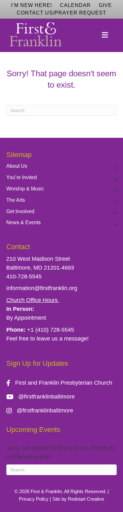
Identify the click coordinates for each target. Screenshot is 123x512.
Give (105, 5)
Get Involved (20, 211)
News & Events (23, 222)
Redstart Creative (86, 499)
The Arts (15, 200)
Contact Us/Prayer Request (61, 12)
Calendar (75, 5)
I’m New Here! (31, 5)
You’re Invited (21, 177)
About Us (16, 166)
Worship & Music (25, 188)
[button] (115, 167)
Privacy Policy (34, 499)
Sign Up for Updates (37, 363)
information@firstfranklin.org (41, 288)
